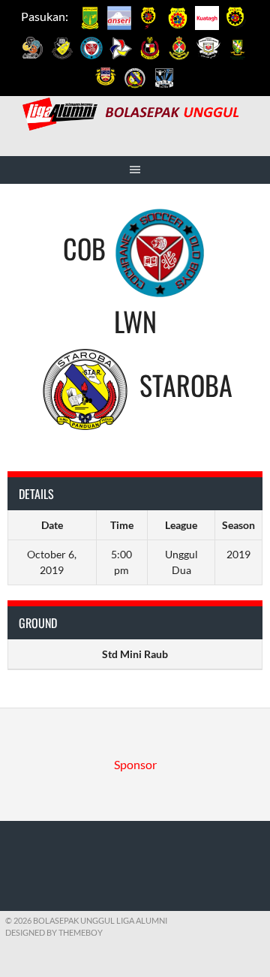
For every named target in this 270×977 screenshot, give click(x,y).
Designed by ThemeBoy (54, 932)
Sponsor (135, 764)
